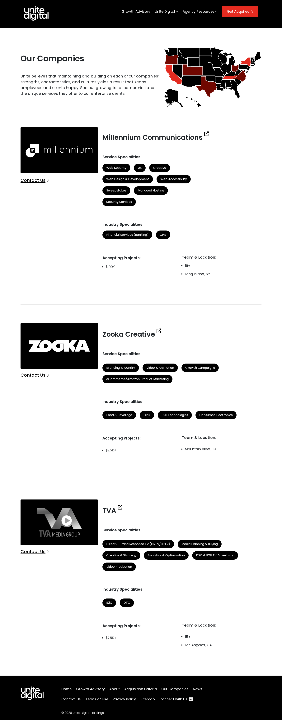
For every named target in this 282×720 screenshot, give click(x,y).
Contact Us (33, 180)
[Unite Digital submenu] (177, 12)
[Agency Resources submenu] (216, 12)
